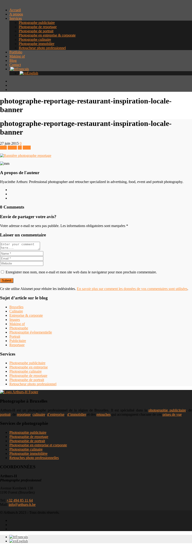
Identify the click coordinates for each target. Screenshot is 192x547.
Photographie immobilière (28, 453)
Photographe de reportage (38, 27)
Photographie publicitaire (27, 432)
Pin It (27, 148)
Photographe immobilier (36, 44)
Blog (13, 60)
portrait (5, 414)
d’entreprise (55, 414)
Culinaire (16, 311)
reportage (24, 414)
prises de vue (172, 414)
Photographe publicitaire (37, 23)
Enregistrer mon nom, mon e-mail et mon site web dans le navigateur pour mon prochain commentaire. (81, 272)
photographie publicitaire (167, 410)
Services (15, 18)
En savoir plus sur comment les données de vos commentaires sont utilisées (132, 289)
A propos (16, 14)
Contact (15, 65)
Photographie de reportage (28, 437)
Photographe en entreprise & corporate (47, 35)
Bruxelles (16, 307)
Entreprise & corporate (26, 315)
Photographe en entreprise (28, 367)
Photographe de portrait (36, 31)
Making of (17, 56)
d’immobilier (76, 414)
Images (14, 320)
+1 (20, 148)
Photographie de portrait (27, 441)
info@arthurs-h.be (22, 505)
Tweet (12, 148)
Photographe (18, 328)
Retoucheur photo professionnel (42, 48)
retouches (103, 414)
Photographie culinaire (26, 449)
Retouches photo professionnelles (34, 458)
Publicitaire (17, 341)
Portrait (14, 336)
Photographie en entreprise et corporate (38, 445)
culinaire (39, 414)
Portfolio (15, 52)
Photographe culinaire (35, 39)
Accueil (15, 10)
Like (3, 148)
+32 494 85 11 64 (20, 500)
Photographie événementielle (30, 332)
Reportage (17, 345)
